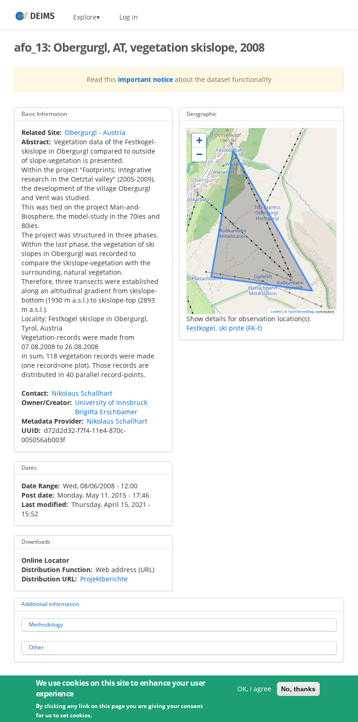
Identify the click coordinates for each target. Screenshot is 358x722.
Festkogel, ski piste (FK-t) (224, 328)
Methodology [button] (46, 624)
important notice (145, 79)
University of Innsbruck (111, 402)
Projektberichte (104, 578)
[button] (199, 141)
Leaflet (276, 311)
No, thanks (298, 689)
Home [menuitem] (26, 17)
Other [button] (36, 647)
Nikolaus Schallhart (82, 393)
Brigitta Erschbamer (106, 411)
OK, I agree (254, 688)
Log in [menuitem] (128, 17)
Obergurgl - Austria (95, 132)
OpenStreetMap (301, 311)
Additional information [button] (50, 604)
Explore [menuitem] (84, 17)
